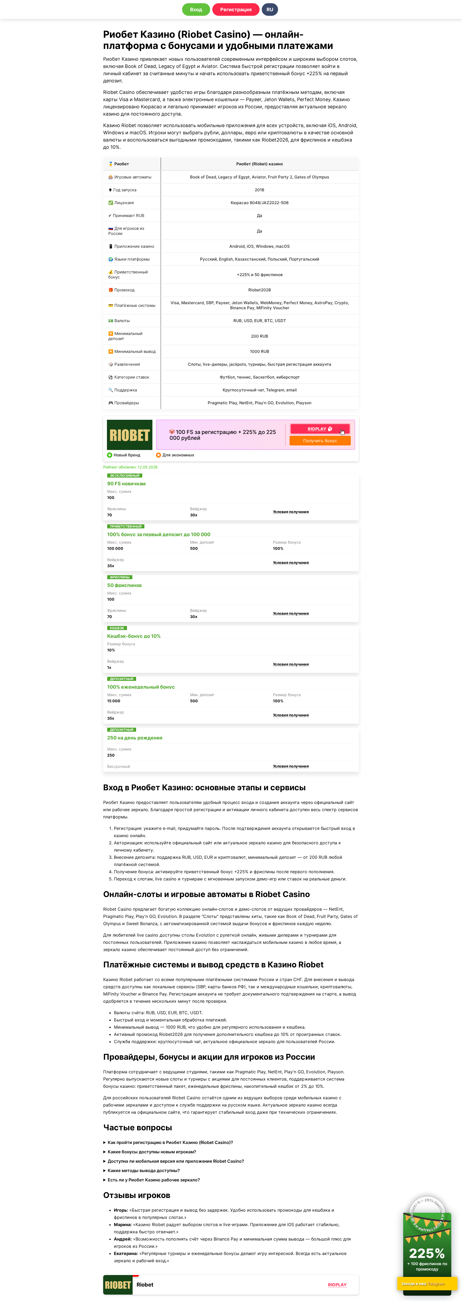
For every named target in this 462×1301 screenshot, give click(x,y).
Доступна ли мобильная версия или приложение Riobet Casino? (176, 1161)
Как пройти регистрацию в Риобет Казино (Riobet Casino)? (170, 1142)
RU (270, 9)
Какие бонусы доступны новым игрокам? (152, 1151)
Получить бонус (320, 440)
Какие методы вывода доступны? (144, 1170)
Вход (196, 9)
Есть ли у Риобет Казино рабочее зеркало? (154, 1179)
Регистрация (236, 9)
